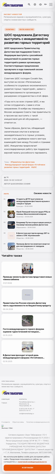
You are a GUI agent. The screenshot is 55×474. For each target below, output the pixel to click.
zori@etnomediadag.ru (26, 413)
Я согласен (27, 468)
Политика (10, 29)
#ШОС (34, 167)
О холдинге (6, 422)
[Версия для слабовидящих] (40, 4)
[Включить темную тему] (34, 4)
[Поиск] (29, 4)
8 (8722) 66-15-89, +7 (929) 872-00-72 (26, 409)
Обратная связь (18, 422)
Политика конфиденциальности (38, 422)
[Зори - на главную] (12, 4)
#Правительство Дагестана (23, 162)
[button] (50, 4)
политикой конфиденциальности (32, 462)
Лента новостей (26, 29)
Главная (4, 403)
